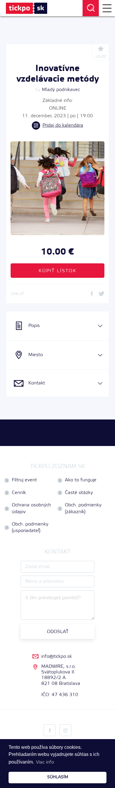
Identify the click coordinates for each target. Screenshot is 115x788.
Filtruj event (24, 480)
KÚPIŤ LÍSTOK (57, 271)
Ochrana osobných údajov (31, 508)
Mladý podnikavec (61, 89)
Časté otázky (79, 492)
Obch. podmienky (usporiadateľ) (30, 527)
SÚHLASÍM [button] (57, 777)
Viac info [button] (45, 762)
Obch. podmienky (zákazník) (83, 508)
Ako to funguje (80, 480)
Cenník (19, 492)
